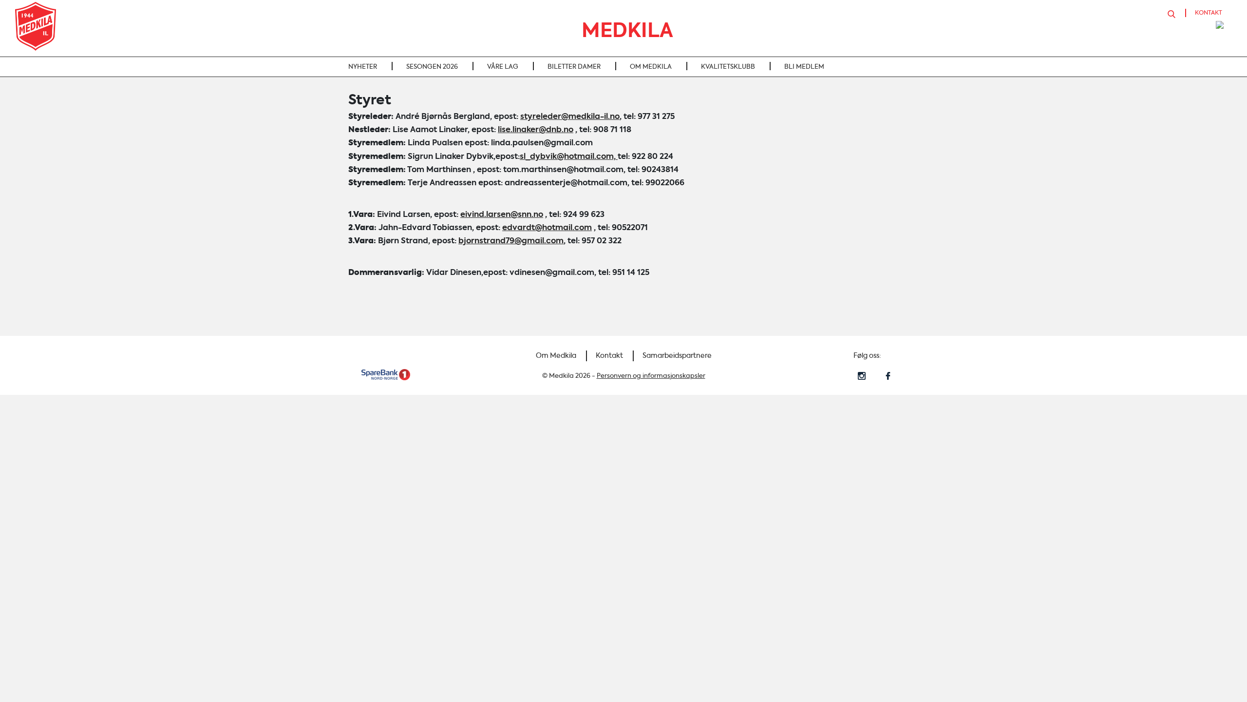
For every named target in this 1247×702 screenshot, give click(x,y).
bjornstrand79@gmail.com (511, 240)
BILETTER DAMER (574, 66)
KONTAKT (1208, 13)
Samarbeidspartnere (677, 355)
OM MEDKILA (651, 66)
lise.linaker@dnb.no (535, 129)
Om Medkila (556, 355)
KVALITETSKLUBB (728, 66)
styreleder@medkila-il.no (570, 116)
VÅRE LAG (502, 66)
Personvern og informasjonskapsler (651, 375)
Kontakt (609, 355)
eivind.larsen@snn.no (501, 214)
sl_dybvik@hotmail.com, (569, 156)
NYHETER (362, 66)
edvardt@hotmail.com (547, 227)
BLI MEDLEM (804, 66)
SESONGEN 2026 (432, 66)
